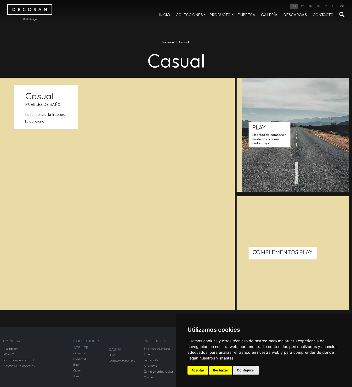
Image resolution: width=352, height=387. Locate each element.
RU (333, 6)
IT (326, 6)
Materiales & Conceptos (18, 366)
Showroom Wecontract (18, 360)
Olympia (79, 353)
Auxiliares (150, 366)
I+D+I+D (8, 354)
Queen (77, 370)
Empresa (246, 14)
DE (342, 6)
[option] (302, 6)
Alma (76, 376)
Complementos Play (121, 361)
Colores (149, 377)
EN (310, 6)
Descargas (295, 14)
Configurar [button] (246, 370)
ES (294, 6)
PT (302, 6)
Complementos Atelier (158, 371)
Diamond (79, 359)
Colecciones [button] (189, 14)
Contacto (323, 14)
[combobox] (294, 6)
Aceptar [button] (197, 370)
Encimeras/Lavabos (157, 348)
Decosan (167, 42)
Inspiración (10, 348)
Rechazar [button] (220, 370)
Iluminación (151, 360)
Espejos (148, 354)
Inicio (164, 14)
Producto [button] (220, 14)
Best (76, 364)
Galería (269, 14)
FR (318, 6)
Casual (184, 42)
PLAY (112, 355)
